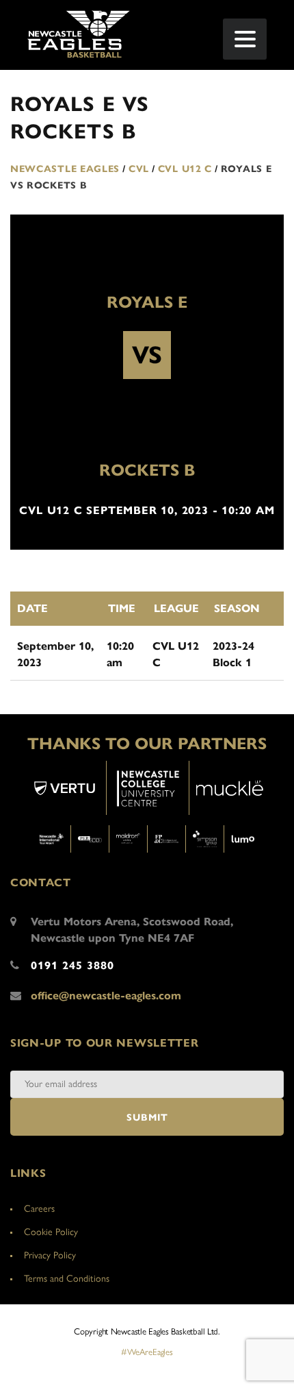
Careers (39, 1209)
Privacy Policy (50, 1255)
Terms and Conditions (66, 1278)
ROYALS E (147, 302)
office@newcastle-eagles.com (106, 995)
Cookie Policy (51, 1232)
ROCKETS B (147, 470)
